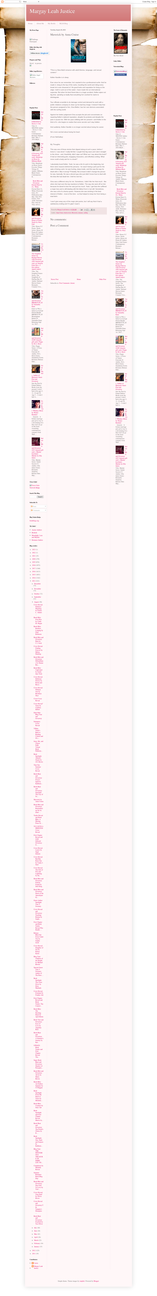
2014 (34, 578)
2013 (34, 581)
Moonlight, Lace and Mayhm (37, 536)
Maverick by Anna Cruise (38, 800)
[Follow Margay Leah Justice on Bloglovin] (40, 54)
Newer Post (54, 279)
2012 (34, 1250)
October (37, 594)
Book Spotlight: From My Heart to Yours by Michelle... (38, 1096)
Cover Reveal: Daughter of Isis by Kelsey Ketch (38, 949)
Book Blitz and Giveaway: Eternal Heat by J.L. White (37, 184)
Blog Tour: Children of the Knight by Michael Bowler (38, 960)
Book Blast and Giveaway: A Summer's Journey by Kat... (38, 1037)
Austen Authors (37, 530)
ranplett (82, 1281)
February (37, 1243)
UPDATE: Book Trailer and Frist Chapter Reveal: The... (38, 1051)
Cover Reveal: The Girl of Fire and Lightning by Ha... (38, 872)
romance (80, 213)
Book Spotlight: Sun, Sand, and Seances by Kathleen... (38, 1141)
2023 (34, 549)
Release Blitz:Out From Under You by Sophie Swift (38, 938)
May (35, 1234)
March (36, 1240)
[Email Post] (81, 210)
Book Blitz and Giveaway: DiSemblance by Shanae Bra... (38, 661)
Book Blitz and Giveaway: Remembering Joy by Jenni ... (38, 808)
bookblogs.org (34, 521)
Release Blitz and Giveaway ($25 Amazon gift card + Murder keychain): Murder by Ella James (37, 448)
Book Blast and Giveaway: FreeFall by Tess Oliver (38, 1220)
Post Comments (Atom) (67, 283)
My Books (52, 23)
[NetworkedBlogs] (120, 71)
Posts (34, 506)
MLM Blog (63, 23)
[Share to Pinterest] (94, 210)
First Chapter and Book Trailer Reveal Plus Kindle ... (38, 926)
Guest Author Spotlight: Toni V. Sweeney (38, 903)
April (36, 1237)
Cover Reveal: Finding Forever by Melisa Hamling (38, 650)
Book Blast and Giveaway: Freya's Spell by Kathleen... (38, 779)
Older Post (102, 279)
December (37, 584)
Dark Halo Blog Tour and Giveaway (38, 715)
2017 (34, 568)
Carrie (36, 1263)
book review (67, 213)
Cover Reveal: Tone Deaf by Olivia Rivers (38, 1195)
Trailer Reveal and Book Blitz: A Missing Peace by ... (38, 819)
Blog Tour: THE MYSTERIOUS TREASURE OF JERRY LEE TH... (38, 1156)
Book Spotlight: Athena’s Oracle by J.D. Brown (38, 758)
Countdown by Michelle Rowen (38, 1168)
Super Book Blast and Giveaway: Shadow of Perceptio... (38, 1064)
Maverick (74, 213)
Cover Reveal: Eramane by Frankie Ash (38, 993)
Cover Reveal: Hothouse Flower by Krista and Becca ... (38, 681)
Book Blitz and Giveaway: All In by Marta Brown (38, 1075)
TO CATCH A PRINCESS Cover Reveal (38, 829)
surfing (86, 213)
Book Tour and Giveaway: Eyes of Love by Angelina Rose (38, 1024)
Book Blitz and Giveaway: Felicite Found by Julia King (38, 882)
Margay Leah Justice (52, 10)
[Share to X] (89, 210)
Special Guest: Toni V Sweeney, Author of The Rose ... (38, 971)
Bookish (34, 533)
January (37, 1246)
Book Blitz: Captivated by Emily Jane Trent (38, 671)
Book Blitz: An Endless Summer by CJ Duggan (38, 1085)
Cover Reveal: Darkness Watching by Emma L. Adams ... (38, 609)
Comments (36, 510)
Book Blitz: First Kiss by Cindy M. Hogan (38, 620)
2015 (34, 574)
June (35, 1231)
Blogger (96, 1281)
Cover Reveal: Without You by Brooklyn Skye (38, 691)
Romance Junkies (37, 540)
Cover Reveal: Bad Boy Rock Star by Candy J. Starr (38, 861)
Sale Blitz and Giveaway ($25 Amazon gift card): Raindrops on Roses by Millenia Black (37, 152)
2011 (34, 1253)
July (35, 1228)
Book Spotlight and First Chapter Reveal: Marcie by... (38, 1115)
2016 (34, 571)
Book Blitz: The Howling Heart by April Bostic (38, 1013)
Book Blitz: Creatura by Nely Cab (38, 1105)
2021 (34, 556)
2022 (34, 553)
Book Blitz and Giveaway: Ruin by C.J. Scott (38, 640)
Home (30, 23)
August (36, 602)
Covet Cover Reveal (38, 699)
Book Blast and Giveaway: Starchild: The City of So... (38, 791)
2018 (34, 565)
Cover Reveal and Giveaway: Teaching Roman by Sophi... (38, 914)
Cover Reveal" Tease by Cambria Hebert (38, 706)
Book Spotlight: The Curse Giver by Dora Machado (38, 983)
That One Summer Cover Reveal (37, 768)
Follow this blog (120, 74)
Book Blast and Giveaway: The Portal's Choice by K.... (38, 1128)
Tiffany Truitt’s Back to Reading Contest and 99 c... (38, 733)
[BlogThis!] (87, 210)
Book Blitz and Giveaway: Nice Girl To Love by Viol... (38, 1185)
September (37, 597)
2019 (34, 562)
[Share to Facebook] (92, 210)
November (37, 589)
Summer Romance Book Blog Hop (38, 1175)
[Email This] (85, 210)
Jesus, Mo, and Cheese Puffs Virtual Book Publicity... (38, 746)
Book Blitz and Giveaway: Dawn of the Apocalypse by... (38, 893)
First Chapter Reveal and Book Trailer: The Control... (38, 1002)
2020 (34, 559)
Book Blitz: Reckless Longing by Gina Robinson (38, 630)
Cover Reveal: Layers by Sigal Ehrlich (38, 851)
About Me (40, 23)
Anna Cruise (59, 213)
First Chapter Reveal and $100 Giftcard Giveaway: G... (38, 840)
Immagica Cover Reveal (37, 723)
